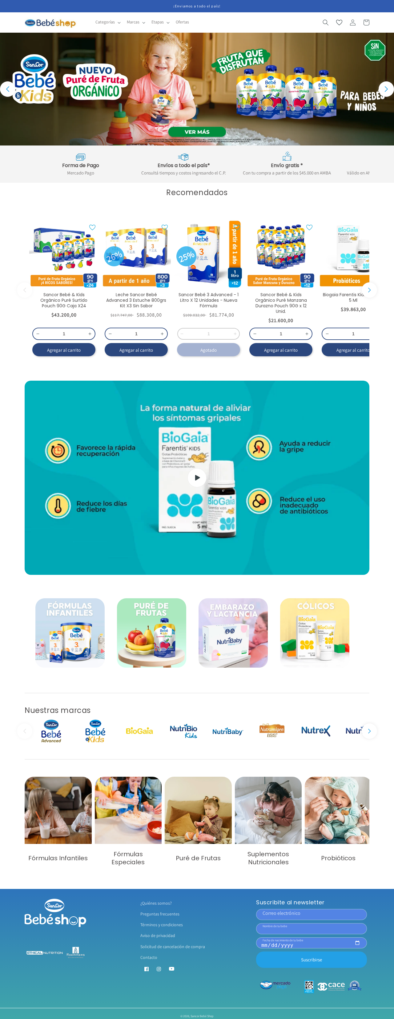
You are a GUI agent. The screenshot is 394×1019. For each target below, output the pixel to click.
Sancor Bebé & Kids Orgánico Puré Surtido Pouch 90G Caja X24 (63, 300)
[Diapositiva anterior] (7, 89)
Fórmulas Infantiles (58, 858)
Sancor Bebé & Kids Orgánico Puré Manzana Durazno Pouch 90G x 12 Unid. (281, 303)
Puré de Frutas (198, 858)
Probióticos (338, 858)
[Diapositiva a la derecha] (369, 290)
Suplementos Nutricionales (268, 858)
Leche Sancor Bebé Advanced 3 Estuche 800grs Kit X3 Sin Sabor (136, 300)
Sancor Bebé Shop (202, 1016)
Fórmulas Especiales (128, 858)
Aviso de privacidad (157, 935)
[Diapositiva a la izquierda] (24, 290)
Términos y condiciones (161, 924)
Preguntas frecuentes (159, 914)
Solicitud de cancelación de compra (172, 946)
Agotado (208, 350)
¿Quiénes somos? (156, 903)
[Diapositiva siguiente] (386, 89)
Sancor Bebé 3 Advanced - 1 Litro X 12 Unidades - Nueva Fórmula (209, 300)
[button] (107, 22)
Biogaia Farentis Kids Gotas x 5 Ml (353, 297)
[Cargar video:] (197, 478)
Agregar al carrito (64, 350)
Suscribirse (311, 960)
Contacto (148, 957)
